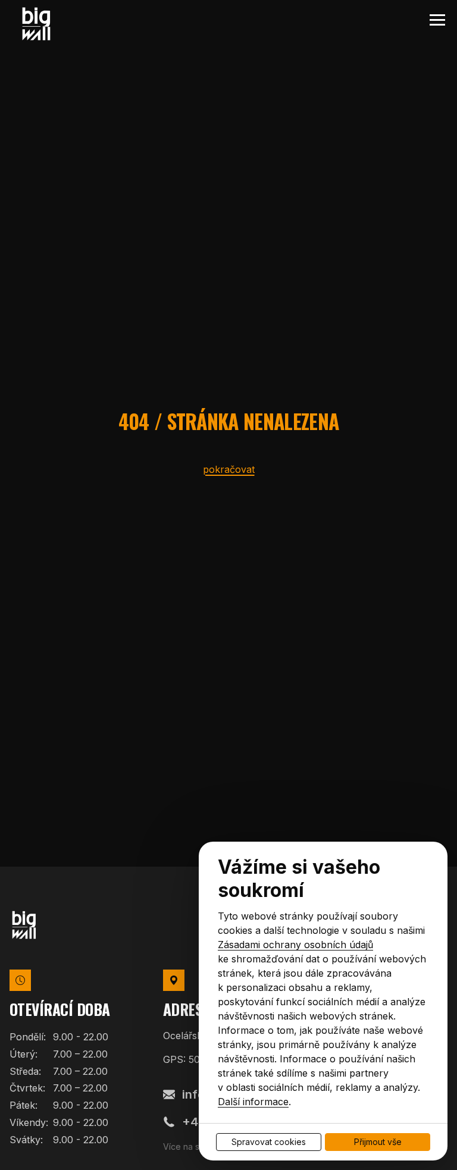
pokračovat (229, 469)
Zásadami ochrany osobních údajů (295, 945)
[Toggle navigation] (437, 20)
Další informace (253, 1102)
